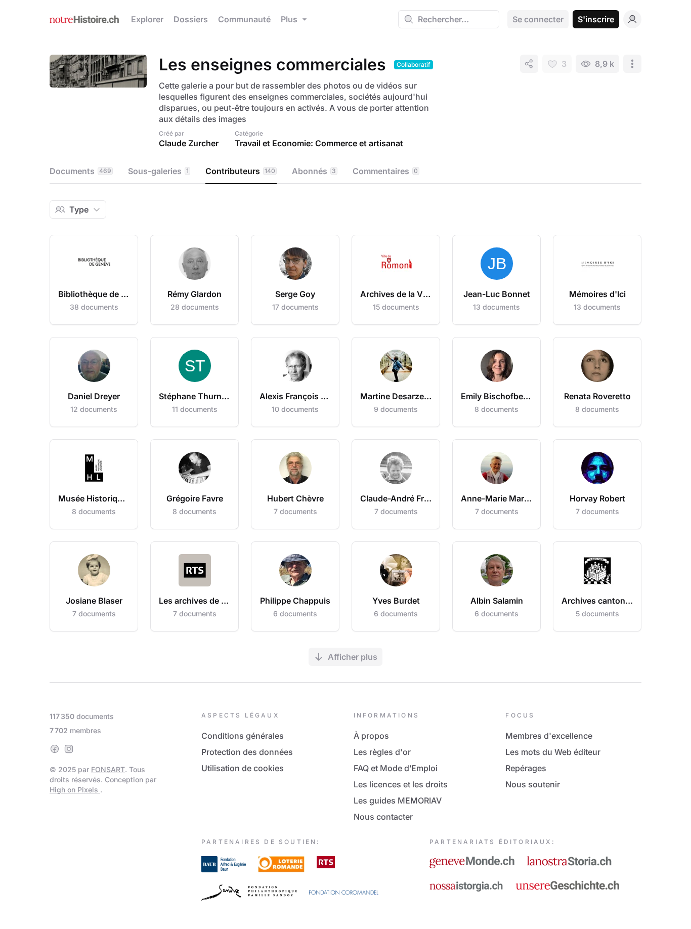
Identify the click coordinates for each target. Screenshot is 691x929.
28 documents (194, 307)
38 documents (94, 307)
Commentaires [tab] (385, 171)
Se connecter (538, 19)
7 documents (295, 511)
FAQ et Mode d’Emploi (396, 768)
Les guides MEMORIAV (398, 800)
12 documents (93, 409)
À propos (371, 736)
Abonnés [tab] (314, 171)
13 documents (496, 307)
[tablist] (345, 171)
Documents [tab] (80, 171)
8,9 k (604, 64)
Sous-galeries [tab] (158, 171)
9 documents (396, 409)
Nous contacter (383, 817)
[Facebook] (55, 749)
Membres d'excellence (548, 736)
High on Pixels (75, 789)
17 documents (295, 307)
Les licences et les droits (401, 784)
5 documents (597, 613)
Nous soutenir (532, 784)
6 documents (295, 613)
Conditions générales (242, 736)
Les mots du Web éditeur (552, 752)
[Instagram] (69, 749)
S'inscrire (596, 19)
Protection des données (247, 752)
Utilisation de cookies (242, 768)
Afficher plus (352, 657)
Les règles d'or (382, 752)
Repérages (525, 768)
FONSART (108, 769)
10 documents (295, 409)
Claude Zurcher (189, 143)
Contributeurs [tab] (240, 171)
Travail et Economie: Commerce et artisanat (319, 143)
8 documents (496, 409)
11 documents (195, 409)
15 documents (396, 307)
